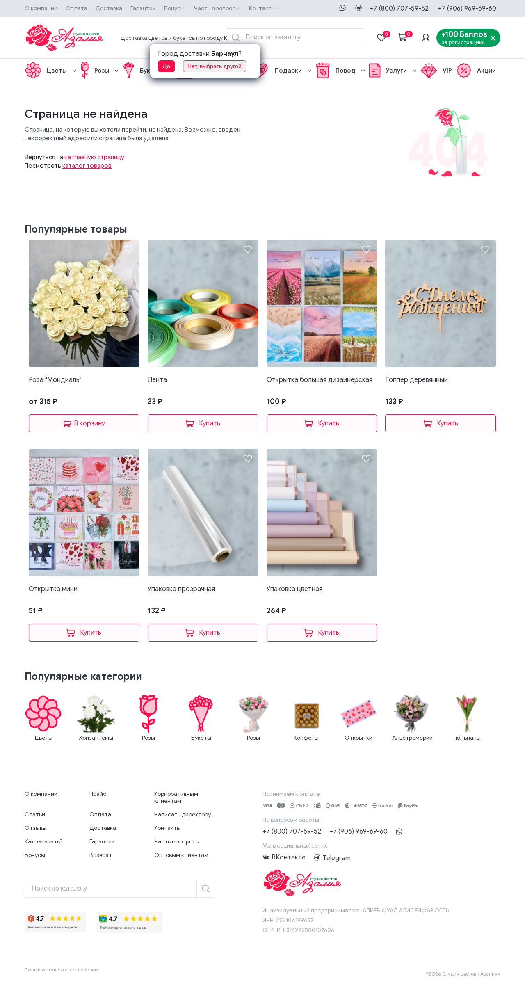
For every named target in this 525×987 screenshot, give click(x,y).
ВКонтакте (289, 857)
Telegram (318, 857)
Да (166, 66)
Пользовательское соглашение (62, 969)
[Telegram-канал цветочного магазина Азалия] (358, 8)
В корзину (89, 423)
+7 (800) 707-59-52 (399, 9)
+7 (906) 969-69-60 (467, 9)
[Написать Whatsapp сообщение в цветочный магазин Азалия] (342, 8)
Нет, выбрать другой (214, 66)
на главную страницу (94, 157)
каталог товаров (87, 165)
